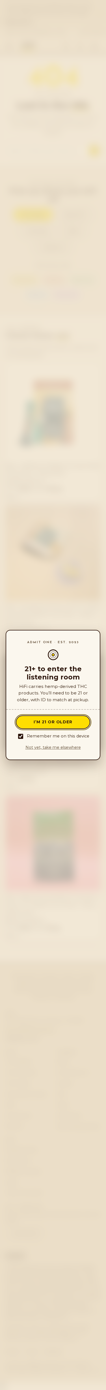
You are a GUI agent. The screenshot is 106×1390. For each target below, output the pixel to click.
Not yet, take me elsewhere (53, 747)
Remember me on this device (58, 736)
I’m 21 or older (53, 721)
